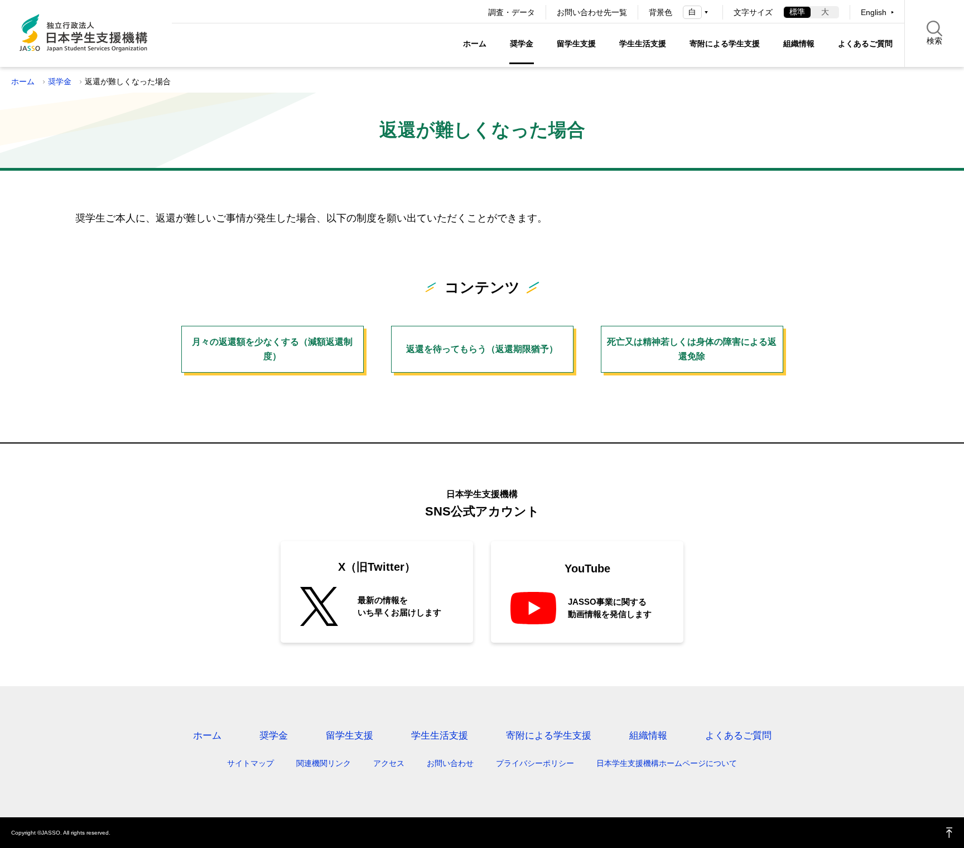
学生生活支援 (642, 43)
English (873, 12)
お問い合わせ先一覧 (592, 12)
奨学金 (521, 43)
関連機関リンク (323, 763)
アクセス (388, 763)
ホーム (474, 43)
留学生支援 (576, 43)
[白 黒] (697, 12)
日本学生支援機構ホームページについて (666, 763)
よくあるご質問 (865, 43)
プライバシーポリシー (535, 763)
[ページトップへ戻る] (949, 832)
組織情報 (798, 43)
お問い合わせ (450, 763)
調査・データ (511, 12)
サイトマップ (250, 763)
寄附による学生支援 (725, 43)
